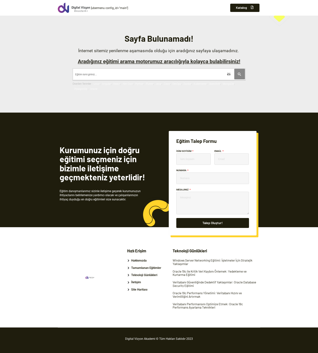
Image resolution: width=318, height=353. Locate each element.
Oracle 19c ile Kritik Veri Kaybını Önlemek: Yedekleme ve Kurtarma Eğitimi (210, 273)
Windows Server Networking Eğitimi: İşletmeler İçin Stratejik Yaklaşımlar (212, 262)
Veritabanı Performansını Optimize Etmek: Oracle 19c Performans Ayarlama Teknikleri (208, 305)
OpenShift (214, 83)
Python (139, 83)
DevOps (176, 83)
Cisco (167, 83)
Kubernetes (200, 83)
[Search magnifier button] (239, 74)
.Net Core (127, 83)
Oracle (93, 88)
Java (158, 83)
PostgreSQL (81, 88)
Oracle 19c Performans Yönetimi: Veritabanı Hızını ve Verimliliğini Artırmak (207, 294)
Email (218, 151)
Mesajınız (182, 189)
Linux (97, 83)
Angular (106, 83)
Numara (181, 170)
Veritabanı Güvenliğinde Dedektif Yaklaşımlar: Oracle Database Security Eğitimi (214, 283)
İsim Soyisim (184, 151)
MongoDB (228, 83)
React (116, 83)
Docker (187, 83)
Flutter (149, 83)
